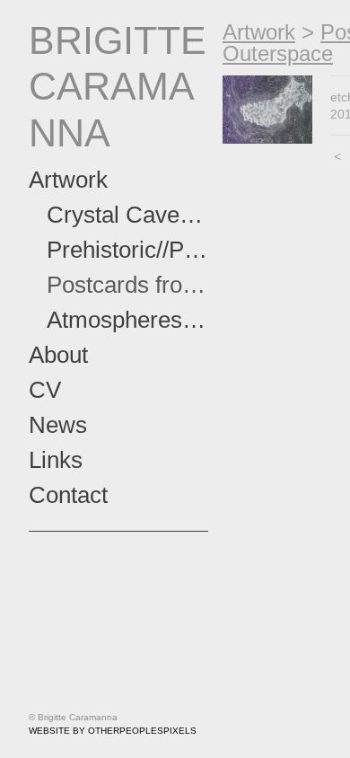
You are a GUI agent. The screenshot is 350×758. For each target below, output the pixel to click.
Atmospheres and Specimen (128, 319)
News (58, 424)
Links (56, 459)
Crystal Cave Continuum (128, 214)
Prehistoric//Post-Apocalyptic (128, 249)
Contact (68, 494)
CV (45, 389)
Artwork (68, 179)
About (58, 354)
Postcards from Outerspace (128, 284)
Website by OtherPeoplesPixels (113, 731)
